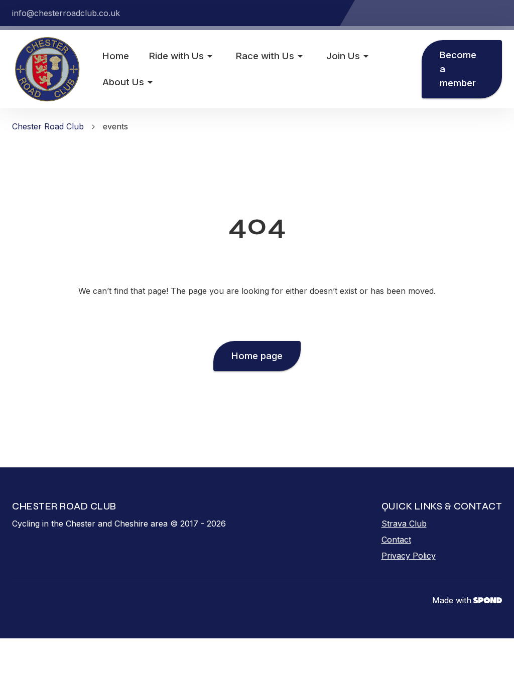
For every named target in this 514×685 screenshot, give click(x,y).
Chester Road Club (48, 126)
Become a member (458, 69)
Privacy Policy (408, 556)
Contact (396, 540)
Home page (257, 356)
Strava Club (404, 524)
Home (115, 56)
